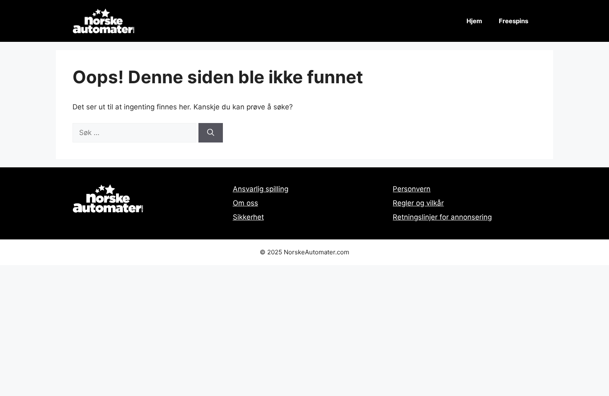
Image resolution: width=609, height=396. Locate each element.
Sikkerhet (248, 217)
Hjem (474, 21)
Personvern (411, 189)
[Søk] (210, 133)
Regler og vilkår (418, 203)
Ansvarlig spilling (260, 189)
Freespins (513, 21)
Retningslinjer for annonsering (442, 217)
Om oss (245, 203)
